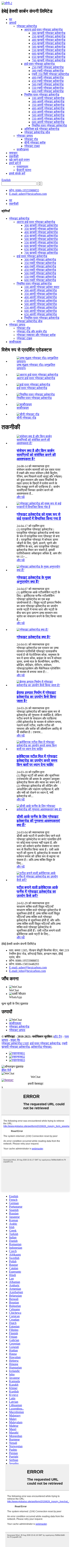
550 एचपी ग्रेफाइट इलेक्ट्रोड (48, 87)
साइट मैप (15, 1040)
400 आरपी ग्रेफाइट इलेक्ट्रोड (48, 108)
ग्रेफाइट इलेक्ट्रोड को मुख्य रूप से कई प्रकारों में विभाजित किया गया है (39, 516)
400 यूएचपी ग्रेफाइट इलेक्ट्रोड (48, 39)
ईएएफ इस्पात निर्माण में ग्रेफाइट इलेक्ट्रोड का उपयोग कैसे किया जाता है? (36, 697)
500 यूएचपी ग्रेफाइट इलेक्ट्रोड (48, 46)
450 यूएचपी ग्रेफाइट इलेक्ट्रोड (48, 43)
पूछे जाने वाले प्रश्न (19, 159)
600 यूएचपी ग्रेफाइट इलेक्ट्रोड (48, 53)
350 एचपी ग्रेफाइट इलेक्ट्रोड (40, 263)
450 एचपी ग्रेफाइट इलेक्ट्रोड (48, 81)
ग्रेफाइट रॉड (31, 139)
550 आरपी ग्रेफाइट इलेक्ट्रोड (48, 118)
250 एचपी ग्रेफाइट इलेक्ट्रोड (48, 67)
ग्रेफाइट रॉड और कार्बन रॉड (32, 331)
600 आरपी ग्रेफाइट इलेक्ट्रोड (48, 122)
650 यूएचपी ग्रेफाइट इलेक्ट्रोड (48, 57)
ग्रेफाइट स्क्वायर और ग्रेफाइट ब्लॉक (36, 335)
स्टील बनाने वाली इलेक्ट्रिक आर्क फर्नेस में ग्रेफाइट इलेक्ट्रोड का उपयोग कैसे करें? (37, 891)
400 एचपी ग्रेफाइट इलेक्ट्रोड (48, 77)
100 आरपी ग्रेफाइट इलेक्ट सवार (41, 287)
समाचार (13, 152)
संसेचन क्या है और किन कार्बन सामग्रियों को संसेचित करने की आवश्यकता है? (36, 455)
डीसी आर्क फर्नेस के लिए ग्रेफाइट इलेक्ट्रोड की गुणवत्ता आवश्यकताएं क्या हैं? (38, 821)
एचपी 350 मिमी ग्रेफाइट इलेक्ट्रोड (50, 74)
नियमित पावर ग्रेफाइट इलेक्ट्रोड (41, 94)
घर (10, 19)
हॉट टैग (58, 1036)
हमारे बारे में (15, 163)
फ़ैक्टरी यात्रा (24, 170)
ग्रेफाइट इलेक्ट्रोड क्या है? (34, 637)
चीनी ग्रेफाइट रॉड (26, 417)
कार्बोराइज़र (23, 149)
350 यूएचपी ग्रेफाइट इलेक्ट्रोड (48, 36)
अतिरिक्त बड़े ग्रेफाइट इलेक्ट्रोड (41, 129)
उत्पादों (12, 22)
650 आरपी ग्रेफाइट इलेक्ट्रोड (40, 314)
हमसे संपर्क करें (17, 173)
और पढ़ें (21, 497)
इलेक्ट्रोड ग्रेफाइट (41, 1046)
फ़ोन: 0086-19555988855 (24, 190)
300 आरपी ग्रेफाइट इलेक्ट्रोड (48, 101)
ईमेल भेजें (6, 1070)
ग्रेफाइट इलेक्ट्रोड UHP (15, 1043)
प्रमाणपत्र (22, 166)
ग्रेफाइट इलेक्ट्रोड (27, 26)
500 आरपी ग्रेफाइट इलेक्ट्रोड (48, 115)
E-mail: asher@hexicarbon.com (28, 193)
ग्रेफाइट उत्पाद (25, 135)
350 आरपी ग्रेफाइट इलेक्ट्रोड (48, 105)
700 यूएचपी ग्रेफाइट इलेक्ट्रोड (48, 60)
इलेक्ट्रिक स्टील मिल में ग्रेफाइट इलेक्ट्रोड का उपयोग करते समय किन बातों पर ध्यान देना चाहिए (37, 760)
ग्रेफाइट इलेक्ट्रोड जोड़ (37, 132)
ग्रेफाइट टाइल (32, 146)
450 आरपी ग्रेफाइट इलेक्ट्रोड (48, 111)
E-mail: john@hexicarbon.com (27, 970)
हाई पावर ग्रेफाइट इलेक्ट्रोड (39, 63)
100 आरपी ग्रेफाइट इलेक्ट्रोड (48, 98)
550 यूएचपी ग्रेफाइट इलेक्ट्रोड (48, 50)
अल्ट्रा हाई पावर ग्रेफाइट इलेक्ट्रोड (43, 29)
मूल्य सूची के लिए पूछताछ (15, 1003)
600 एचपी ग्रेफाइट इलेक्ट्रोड (48, 91)
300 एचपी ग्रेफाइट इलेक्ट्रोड (48, 70)
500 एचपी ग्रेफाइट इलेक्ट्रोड (48, 84)
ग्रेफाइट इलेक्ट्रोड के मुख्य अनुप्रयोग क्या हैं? (34, 579)
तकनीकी (14, 156)
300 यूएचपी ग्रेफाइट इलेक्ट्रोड (48, 33)
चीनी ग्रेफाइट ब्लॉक (35, 142)
